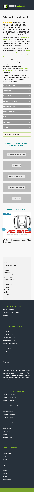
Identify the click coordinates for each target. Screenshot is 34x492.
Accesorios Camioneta (8, 425)
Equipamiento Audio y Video (10, 397)
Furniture (6, 289)
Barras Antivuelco (7, 428)
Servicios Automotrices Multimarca (11, 312)
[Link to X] (27, 489)
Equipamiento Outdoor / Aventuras (11, 406)
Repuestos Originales (8, 332)
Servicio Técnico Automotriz (10, 309)
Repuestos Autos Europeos (9, 340)
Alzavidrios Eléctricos (8, 417)
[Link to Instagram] (22, 489)
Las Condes (6, 462)
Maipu (4, 465)
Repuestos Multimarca (8, 349)
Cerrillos (5, 450)
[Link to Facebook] (30, 489)
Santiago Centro (7, 479)
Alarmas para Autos (7, 403)
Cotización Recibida (9, 267)
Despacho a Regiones (8, 351)
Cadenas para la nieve (8, 411)
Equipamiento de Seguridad (9, 400)
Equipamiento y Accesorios (9, 394)
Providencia (5, 473)
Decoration (7, 287)
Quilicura (5, 476)
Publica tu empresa (9, 279)
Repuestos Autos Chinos (9, 334)
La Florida (5, 456)
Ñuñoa (4, 467)
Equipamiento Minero (8, 437)
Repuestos (7, 282)
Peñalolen (5, 470)
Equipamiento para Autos (9, 414)
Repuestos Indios (7, 346)
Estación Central (7, 453)
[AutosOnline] (14, 6)
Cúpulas (5, 434)
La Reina (5, 459)
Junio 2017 (7, 294)
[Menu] (29, 6)
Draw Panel (7, 272)
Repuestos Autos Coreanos (9, 337)
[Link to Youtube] (25, 489)
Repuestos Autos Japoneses (10, 343)
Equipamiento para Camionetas (10, 423)
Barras (4, 408)
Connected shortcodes (10, 265)
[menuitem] (29, 6)
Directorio (6, 270)
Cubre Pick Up (6, 431)
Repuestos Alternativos (8, 329)
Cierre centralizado (7, 420)
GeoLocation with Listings (11, 275)
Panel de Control (8, 277)
